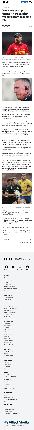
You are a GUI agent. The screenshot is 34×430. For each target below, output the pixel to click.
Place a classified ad (9, 411)
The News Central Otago (10, 345)
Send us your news (8, 280)
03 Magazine (7, 366)
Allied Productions (8, 382)
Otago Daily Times (8, 297)
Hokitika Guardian (8, 306)
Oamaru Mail (7, 336)
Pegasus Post (7, 323)
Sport (3, 7)
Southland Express (8, 355)
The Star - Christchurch (9, 319)
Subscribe (25, 2)
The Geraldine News (9, 317)
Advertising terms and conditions (12, 413)
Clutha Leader (7, 349)
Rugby (8, 7)
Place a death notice (9, 409)
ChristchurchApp (28, 243)
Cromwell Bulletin (8, 340)
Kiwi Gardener (7, 362)
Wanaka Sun (7, 338)
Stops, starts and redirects (10, 399)
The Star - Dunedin (8, 347)
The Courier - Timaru (9, 334)
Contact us (6, 278)
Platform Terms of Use (9, 286)
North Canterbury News (9, 312)
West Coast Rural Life (9, 310)
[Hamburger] (30, 2)
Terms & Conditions (8, 397)
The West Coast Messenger (10, 308)
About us (6, 282)
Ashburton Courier (8, 332)
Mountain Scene (8, 343)
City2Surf (6, 374)
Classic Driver (7, 364)
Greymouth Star (8, 304)
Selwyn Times (7, 330)
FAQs (5, 401)
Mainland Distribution (9, 388)
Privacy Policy (7, 284)
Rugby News (7, 369)
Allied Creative (7, 384)
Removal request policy (9, 291)
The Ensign (6, 353)
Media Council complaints (10, 289)
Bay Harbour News (8, 321)
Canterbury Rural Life (9, 315)
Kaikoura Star (7, 302)
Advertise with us (8, 407)
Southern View (7, 327)
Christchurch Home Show (10, 376)
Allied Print (6, 386)
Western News (7, 325)
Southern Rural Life (8, 351)
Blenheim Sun (7, 300)
